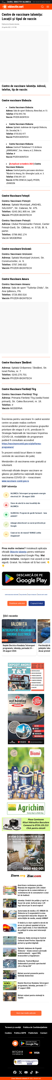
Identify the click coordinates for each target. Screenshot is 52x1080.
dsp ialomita (23, 594)
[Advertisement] (26, 56)
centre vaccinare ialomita (11, 594)
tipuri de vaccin (32, 594)
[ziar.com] (34, 875)
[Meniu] (47, 6)
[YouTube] (26, 1072)
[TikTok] (31, 1072)
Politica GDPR (20, 1033)
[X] (20, 1072)
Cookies (8, 1033)
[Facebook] (14, 1072)
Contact (43, 1033)
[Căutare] (42, 6)
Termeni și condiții (13, 1027)
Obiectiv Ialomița (18, 551)
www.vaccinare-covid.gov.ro (15, 481)
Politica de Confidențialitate (35, 1027)
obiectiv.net (15, 7)
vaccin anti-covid (42, 594)
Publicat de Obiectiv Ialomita (10, 24)
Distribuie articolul (17, 603)
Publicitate (33, 1033)
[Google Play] (37, 1072)
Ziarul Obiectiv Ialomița (19, 2)
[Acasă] (5, 7)
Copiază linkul (36, 603)
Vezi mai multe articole (26, 1013)
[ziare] (18, 875)
